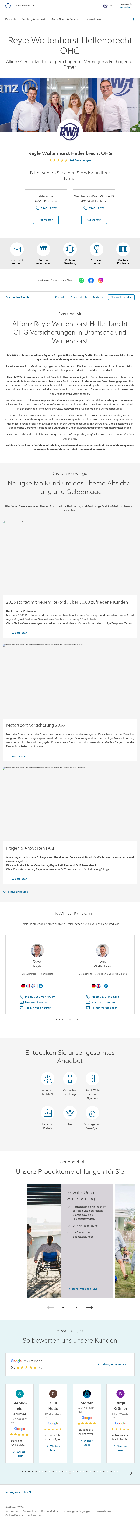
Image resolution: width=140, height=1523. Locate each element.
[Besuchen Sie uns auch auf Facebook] (91, 280)
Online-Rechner (14, 1515)
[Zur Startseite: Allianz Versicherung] (8, 5)
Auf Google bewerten (112, 1364)
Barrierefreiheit (50, 1511)
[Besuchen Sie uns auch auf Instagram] (100, 280)
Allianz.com (34, 1515)
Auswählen (46, 219)
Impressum (11, 1511)
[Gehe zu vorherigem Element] (46, 1019)
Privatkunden (23, 5)
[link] (70, 253)
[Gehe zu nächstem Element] (94, 1019)
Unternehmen (103, 1511)
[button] (70, 132)
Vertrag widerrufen (16, 1492)
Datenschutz (30, 1511)
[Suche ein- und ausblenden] (132, 19)
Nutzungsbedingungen (77, 1511)
